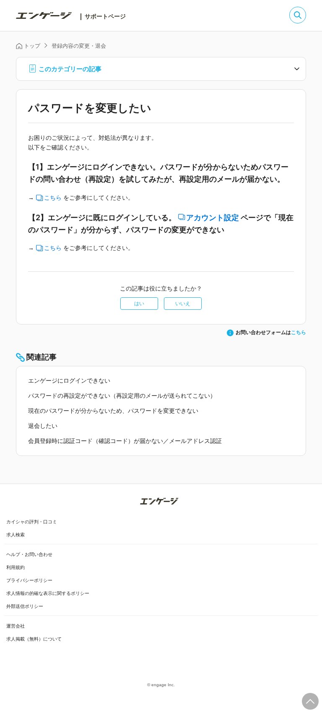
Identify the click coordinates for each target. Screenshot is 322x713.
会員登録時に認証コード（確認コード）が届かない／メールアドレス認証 (125, 441)
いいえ (182, 303)
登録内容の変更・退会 (79, 46)
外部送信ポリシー (24, 606)
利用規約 (15, 567)
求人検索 (15, 534)
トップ (32, 46)
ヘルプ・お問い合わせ (29, 554)
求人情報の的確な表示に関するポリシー (47, 593)
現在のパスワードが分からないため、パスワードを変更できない (113, 410)
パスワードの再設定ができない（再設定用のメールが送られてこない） (122, 395)
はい (139, 303)
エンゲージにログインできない (69, 380)
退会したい (42, 425)
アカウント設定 (212, 218)
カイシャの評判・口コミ (31, 521)
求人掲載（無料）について (34, 638)
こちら (53, 197)
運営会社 (15, 625)
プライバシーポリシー (29, 580)
